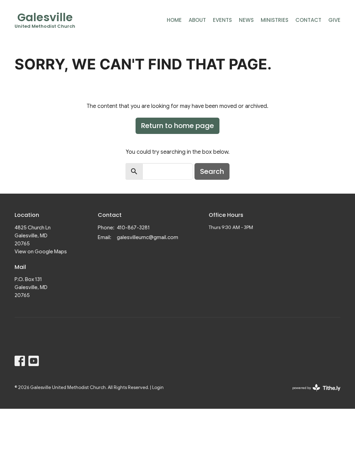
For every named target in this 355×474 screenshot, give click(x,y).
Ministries (274, 20)
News (246, 20)
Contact (308, 20)
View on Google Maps (41, 251)
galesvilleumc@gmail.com (147, 237)
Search (212, 171)
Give (334, 20)
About (197, 20)
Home (174, 20)
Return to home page (177, 125)
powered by (313, 394)
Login (158, 387)
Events (222, 20)
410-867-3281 (133, 228)
